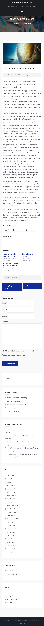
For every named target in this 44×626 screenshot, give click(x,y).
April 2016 (10, 545)
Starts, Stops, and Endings (10, 287)
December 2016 (12, 519)
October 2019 (11, 499)
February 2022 (12, 485)
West (35, 620)
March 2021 (11, 489)
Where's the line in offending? (17, 398)
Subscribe (27, 23)
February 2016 (12, 552)
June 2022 (10, 479)
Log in (9, 593)
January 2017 (12, 515)
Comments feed (12, 599)
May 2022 (10, 482)
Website (4, 316)
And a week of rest (13, 411)
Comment (6, 321)
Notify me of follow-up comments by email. (18, 351)
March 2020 (11, 492)
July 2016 (10, 535)
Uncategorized (15, 277)
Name (4, 303)
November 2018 (12, 505)
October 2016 (11, 525)
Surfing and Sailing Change (16, 404)
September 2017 (13, 512)
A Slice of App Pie (22, 2)
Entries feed (11, 596)
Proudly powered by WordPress (16, 620)
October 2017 (11, 509)
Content (16, 23)
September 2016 (13, 529)
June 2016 (10, 539)
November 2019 (12, 495)
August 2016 (11, 532)
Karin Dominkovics (13, 436)
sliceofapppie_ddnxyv (29, 75)
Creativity (10, 571)
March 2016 (11, 549)
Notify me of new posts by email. (15, 355)
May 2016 (10, 542)
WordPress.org (12, 602)
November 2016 (12, 522)
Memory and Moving (33, 286)
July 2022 (10, 475)
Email (4, 310)
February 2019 (12, 502)
